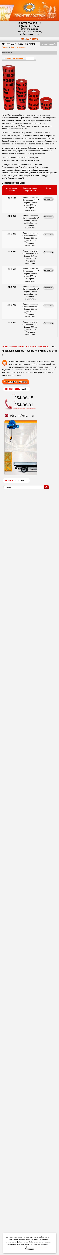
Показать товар (47, 44)
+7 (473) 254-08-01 (28, 23)
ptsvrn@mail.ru (29, 29)
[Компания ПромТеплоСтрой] (29, 11)
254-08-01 (23, 405)
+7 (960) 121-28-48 (28, 26)
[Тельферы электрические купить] (20, 475)
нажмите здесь (42, 1247)
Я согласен (29, 1249)
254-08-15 (23, 398)
